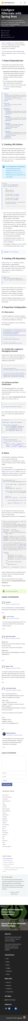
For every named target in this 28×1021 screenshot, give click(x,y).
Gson (3, 836)
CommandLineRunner (10, 471)
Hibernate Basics (7, 37)
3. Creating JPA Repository (8, 862)
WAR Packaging (6, 808)
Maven (8, 965)
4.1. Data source (6, 865)
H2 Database (5, 832)
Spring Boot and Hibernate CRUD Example (13, 924)
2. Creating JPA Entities (7, 860)
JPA (13, 37)
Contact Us (9, 988)
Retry (3, 828)
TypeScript (9, 971)
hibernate (13, 43)
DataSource (5, 820)
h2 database (6, 86)
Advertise (8, 985)
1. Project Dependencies (7, 858)
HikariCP (4, 822)
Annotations (5, 799)
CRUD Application (6, 810)
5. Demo (4, 871)
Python (8, 974)
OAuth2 (4, 844)
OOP (7, 958)
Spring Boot (5, 44)
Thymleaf (4, 816)
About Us (8, 982)
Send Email (4, 840)
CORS (3, 842)
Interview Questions (6, 846)
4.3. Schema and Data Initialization (10, 869)
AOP (3, 803)
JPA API (5, 75)
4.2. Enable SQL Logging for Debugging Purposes (13, 867)
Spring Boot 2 (6, 35)
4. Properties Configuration (8, 864)
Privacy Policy (9, 991)
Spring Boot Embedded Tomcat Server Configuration (12, 911)
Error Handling (5, 824)
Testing (4, 812)
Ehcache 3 (4, 834)
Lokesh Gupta (6, 30)
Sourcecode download (11, 591)
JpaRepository (10, 262)
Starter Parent (5, 795)
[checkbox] (24, 1017)
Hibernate (4, 818)
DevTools (4, 806)
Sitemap (19, 1018)
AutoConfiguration (6, 801)
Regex (7, 961)
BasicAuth (4, 830)
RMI (3, 838)
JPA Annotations (14, 252)
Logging (4, 804)
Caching (4, 826)
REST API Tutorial (10, 1000)
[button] (21, 3)
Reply (3, 612)
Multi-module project (7, 797)
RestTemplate (5, 814)
